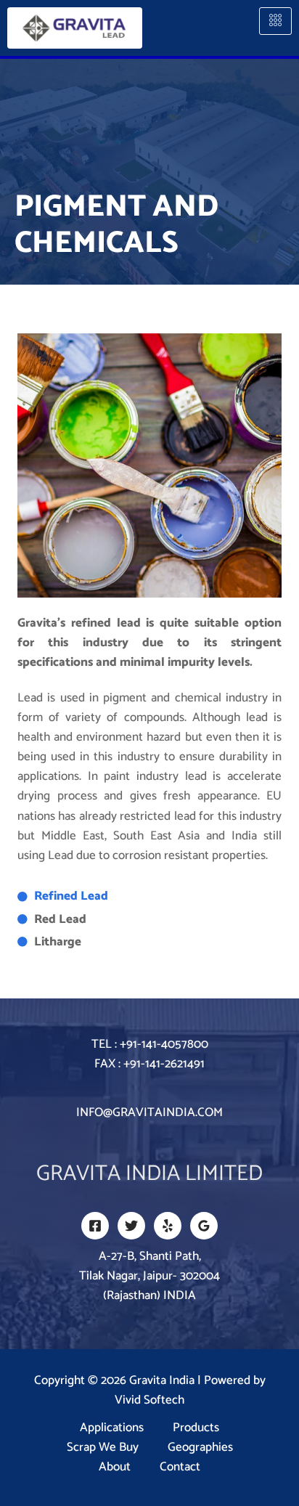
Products (196, 1428)
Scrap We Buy (103, 1447)
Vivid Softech (149, 1400)
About (115, 1467)
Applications (112, 1428)
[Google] (204, 1226)
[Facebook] (95, 1226)
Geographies (200, 1447)
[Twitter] (131, 1226)
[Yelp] (167, 1226)
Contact (180, 1467)
